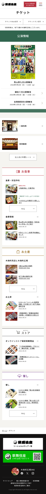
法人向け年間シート (23, 157)
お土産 (9, 297)
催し (8, 385)
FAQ (23, 209)
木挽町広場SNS (28, 470)
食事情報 (10, 217)
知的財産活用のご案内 (22, 486)
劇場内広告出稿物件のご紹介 (21, 483)
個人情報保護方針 (22, 481)
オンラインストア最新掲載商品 (20, 341)
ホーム (4, 431)
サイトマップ (8, 481)
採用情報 (36, 481)
